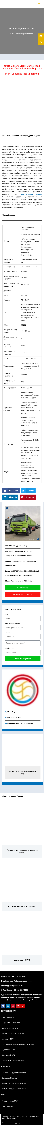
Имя (6, 614)
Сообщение (9, 648)
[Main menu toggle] (39, 4)
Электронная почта (12, 623)
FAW (3, 1095)
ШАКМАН (5, 1066)
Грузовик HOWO (8, 1011)
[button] (11, 490)
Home (12, 34)
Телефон (8, 633)
